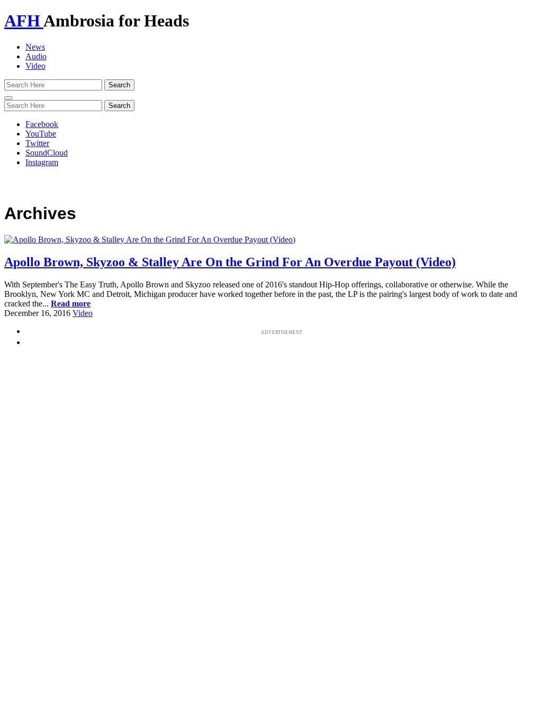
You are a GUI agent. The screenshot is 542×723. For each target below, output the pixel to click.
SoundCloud (46, 152)
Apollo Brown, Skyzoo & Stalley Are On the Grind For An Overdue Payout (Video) (230, 262)
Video (35, 65)
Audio (36, 56)
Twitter (37, 143)
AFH (23, 20)
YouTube (40, 133)
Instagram (41, 162)
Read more (71, 303)
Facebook (41, 124)
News (35, 46)
